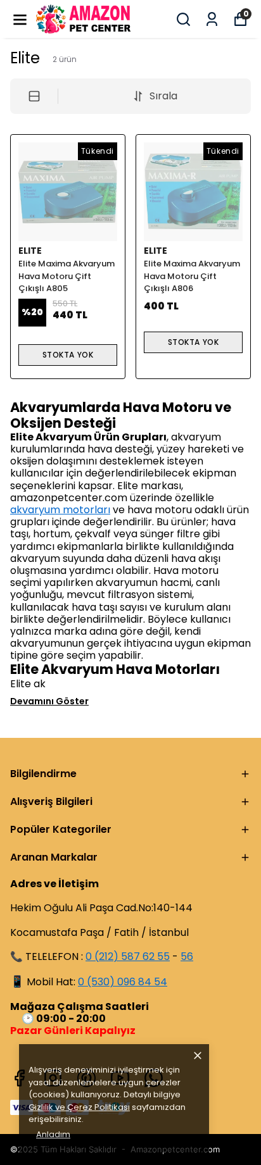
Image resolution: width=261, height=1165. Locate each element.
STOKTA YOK (68, 354)
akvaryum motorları (60, 509)
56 (187, 956)
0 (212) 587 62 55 (128, 956)
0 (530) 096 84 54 (122, 982)
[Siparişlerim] (212, 19)
